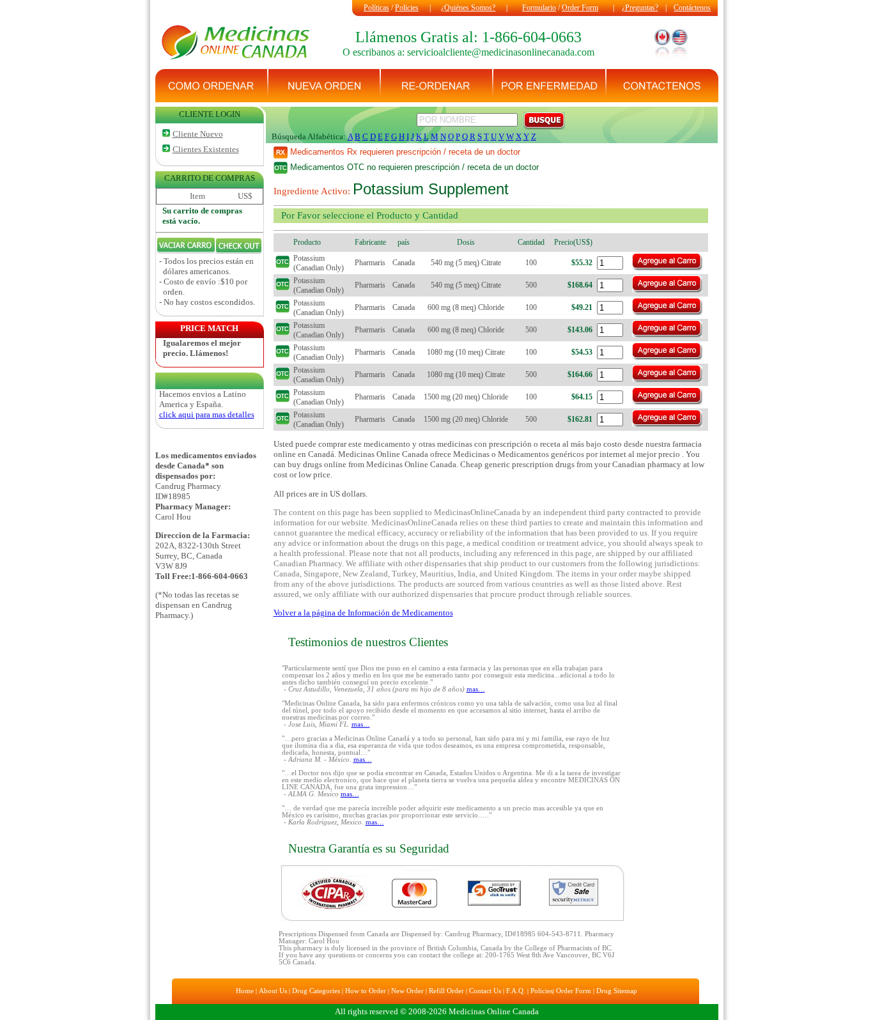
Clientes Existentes (206, 149)
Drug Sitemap (616, 990)
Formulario (539, 7)
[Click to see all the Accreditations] (452, 919)
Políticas (376, 7)
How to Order (365, 990)
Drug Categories (316, 990)
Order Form (580, 7)
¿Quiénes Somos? (468, 7)
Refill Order (446, 990)
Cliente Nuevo (198, 134)
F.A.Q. (515, 990)
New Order (407, 990)
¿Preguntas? (640, 7)
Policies (407, 7)
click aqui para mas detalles (206, 414)
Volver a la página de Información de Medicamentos (363, 612)
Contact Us (485, 990)
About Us (273, 990)
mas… (476, 689)
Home (245, 990)
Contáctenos (692, 7)
